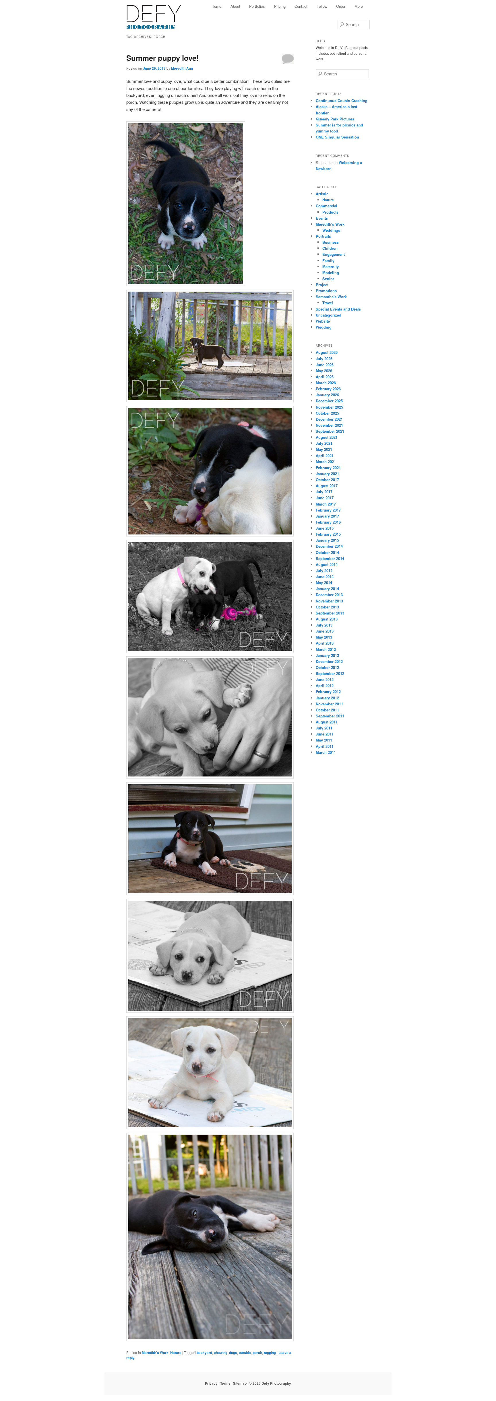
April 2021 (325, 455)
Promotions (326, 290)
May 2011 (324, 740)
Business (330, 242)
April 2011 (325, 746)
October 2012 (327, 667)
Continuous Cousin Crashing (341, 100)
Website (323, 321)
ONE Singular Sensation (337, 137)
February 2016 (328, 522)
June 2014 (325, 576)
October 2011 (327, 710)
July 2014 (324, 570)
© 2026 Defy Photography (270, 1383)
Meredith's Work (155, 1352)
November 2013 (329, 601)
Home (216, 6)
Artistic (322, 193)
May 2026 (324, 370)
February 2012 (328, 691)
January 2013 (327, 655)
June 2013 (325, 631)
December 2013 (329, 594)
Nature (175, 1352)
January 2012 (327, 697)
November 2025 (329, 407)
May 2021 (324, 449)
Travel (327, 302)
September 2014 (330, 558)
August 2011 (327, 722)
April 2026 (325, 376)
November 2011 (329, 704)
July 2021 (324, 443)
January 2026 (327, 394)
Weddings (331, 230)
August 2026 (327, 352)
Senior (328, 278)
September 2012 (330, 673)
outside (245, 1352)
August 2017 (327, 485)
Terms (225, 1383)
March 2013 (326, 649)
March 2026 (326, 382)
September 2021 (330, 431)
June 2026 (325, 364)
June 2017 (325, 497)
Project (322, 284)
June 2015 (325, 528)
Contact (300, 6)
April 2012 (325, 685)
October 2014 (327, 552)
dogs (233, 1352)
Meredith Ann (182, 68)
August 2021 (327, 437)
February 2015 (328, 534)
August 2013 (327, 619)
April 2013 (325, 643)
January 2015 (327, 540)
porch (257, 1352)
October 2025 (327, 413)
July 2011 (324, 728)
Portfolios (257, 6)
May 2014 (324, 582)
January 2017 (327, 516)
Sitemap (240, 1383)
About (235, 6)
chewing (220, 1352)
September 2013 (330, 613)
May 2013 (324, 637)
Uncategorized (328, 315)
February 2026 (328, 388)
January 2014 (327, 588)
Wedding (324, 327)
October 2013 (327, 607)
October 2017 (327, 479)
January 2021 (327, 473)
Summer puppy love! (162, 57)
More (358, 6)
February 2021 (328, 467)
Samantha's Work (331, 296)
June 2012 (325, 679)
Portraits (323, 236)
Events (322, 218)
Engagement (333, 254)
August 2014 (327, 564)
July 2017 (324, 491)
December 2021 (329, 419)
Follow (322, 6)
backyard (204, 1352)
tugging (270, 1352)
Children (330, 248)
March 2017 (326, 504)
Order (340, 6)
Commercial (326, 205)
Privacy (211, 1383)
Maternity (330, 266)
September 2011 (330, 716)
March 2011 (326, 752)
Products (330, 212)
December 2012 (329, 661)
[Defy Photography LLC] (158, 14)
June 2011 (325, 734)
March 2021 (326, 461)
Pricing (280, 6)
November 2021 (329, 425)
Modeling (330, 272)
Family (328, 260)
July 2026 (324, 358)
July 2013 (324, 625)
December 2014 (329, 546)
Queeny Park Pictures (335, 119)
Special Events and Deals (338, 309)
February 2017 (328, 510)
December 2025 (329, 400)
